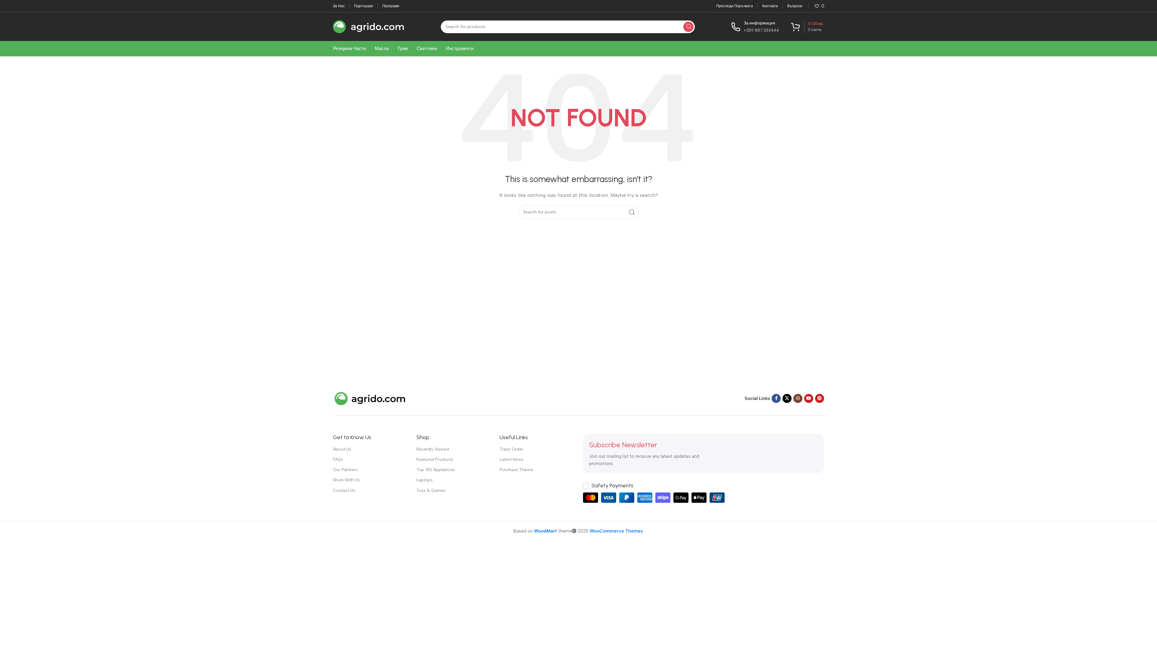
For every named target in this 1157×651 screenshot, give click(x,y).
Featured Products (434, 459)
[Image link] (370, 398)
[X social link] (787, 398)
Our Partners (345, 469)
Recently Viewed (432, 449)
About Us (342, 449)
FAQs (338, 459)
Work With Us (346, 480)
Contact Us (344, 490)
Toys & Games (430, 490)
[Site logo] (369, 26)
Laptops (424, 480)
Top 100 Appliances (435, 469)
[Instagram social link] (797, 398)
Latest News (511, 459)
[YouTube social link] (808, 398)
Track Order (511, 449)
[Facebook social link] (776, 398)
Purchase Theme (516, 469)
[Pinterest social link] (819, 398)
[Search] (688, 27)
